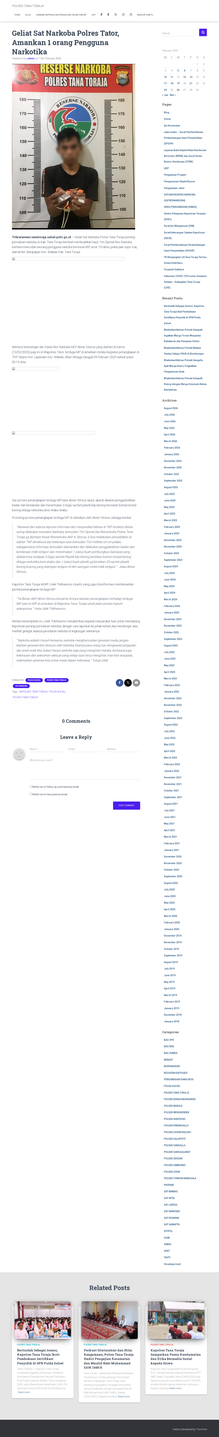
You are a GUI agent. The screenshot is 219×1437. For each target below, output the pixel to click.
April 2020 (169, 909)
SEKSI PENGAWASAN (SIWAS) (180, 207)
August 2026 (171, 408)
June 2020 (170, 896)
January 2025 (171, 533)
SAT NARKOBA (21, 686)
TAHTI (167, 1257)
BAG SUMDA (170, 1053)
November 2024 (173, 546)
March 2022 (170, 757)
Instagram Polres (131, 15)
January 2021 (171, 850)
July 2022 (169, 731)
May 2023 (169, 665)
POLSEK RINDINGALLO (176, 1125)
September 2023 (173, 639)
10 (165, 77)
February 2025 (172, 527)
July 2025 (169, 494)
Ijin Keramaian (172, 125)
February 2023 (172, 685)
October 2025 (171, 474)
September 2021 (173, 797)
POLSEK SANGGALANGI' (177, 1152)
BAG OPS (169, 1040)
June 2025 (170, 500)
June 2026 (170, 421)
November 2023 (173, 625)
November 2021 (173, 784)
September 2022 (173, 718)
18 (171, 83)
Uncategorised (172, 1264)
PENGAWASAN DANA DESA (179, 1079)
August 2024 (171, 566)
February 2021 (172, 843)
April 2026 (169, 434)
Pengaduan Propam (175, 174)
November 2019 (173, 942)
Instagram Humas (123, 15)
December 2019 (173, 935)
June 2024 (170, 579)
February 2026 (172, 447)
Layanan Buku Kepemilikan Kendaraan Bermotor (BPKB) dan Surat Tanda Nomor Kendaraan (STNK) (185, 156)
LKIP (93, 15)
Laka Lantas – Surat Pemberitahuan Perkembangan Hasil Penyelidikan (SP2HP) (183, 138)
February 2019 (172, 1001)
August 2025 (171, 487)
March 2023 (170, 678)
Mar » (173, 95)
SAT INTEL (169, 1198)
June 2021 (170, 817)
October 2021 (171, 790)
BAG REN (169, 1046)
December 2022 (173, 698)
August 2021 (171, 803)
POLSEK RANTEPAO (174, 1119)
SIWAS (167, 1244)
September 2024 (173, 560)
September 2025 (173, 480)
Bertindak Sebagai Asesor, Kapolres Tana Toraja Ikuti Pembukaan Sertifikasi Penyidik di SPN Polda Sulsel (40, 1356)
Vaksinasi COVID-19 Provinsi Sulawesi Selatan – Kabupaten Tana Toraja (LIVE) (185, 282)
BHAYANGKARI (172, 1066)
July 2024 (169, 573)
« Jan (165, 95)
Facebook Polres (101, 15)
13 (184, 77)
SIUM (167, 1237)
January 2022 (171, 771)
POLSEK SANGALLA (174, 1145)
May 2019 (169, 982)
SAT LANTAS (170, 1204)
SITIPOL (168, 1231)
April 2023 (169, 672)
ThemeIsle (201, 1429)
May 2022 (169, 744)
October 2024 (171, 553)
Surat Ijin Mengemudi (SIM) (179, 226)
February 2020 (172, 922)
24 (165, 90)
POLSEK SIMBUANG (175, 1165)
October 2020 (171, 869)
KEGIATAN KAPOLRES (176, 1073)
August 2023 (171, 645)
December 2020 (173, 856)
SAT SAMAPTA (172, 1224)
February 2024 (172, 606)
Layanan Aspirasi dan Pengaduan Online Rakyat (61, 15)
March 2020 (170, 916)
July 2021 (169, 810)
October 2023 (171, 632)
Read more (24, 1392)
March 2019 (170, 995)
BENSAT (168, 1059)
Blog (28, 15)
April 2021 (169, 830)
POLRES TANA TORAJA (56, 680)
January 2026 (171, 454)
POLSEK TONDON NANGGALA (180, 1178)
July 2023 (169, 652)
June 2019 (170, 975)
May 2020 (169, 902)
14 (191, 77)
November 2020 (173, 863)
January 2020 (171, 929)
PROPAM (169, 1185)
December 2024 (173, 540)
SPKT (167, 1251)
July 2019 (169, 968)
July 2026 (169, 414)
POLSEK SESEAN (173, 1158)
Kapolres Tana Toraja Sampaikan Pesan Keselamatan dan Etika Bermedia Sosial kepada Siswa (176, 1356)
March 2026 (170, 441)
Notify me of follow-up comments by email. (56, 786)
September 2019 (173, 955)
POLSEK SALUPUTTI (175, 1138)
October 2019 (171, 949)
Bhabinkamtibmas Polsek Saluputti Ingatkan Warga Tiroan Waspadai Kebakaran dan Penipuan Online (183, 335)
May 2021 (169, 823)
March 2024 (170, 599)
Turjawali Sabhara (174, 269)
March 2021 (170, 836)
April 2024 (169, 592)
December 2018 (173, 1014)
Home (17, 15)
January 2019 (171, 1008)
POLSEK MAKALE (173, 1105)
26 (178, 90)
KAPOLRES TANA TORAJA (33, 691)
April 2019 (169, 988)
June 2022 (170, 738)
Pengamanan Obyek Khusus (179, 181)
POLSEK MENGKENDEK (176, 1112)
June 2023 (170, 658)
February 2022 (172, 764)
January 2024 (171, 612)
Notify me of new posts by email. (50, 794)
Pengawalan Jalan (174, 188)
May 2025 (169, 507)
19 (178, 83)
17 (165, 83)
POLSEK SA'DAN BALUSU (177, 1132)
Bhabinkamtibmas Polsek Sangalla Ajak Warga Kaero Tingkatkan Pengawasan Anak (183, 366)
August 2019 (171, 962)
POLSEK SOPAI (172, 1171)
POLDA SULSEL (34, 680)
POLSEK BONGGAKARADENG (180, 1099)
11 (171, 77)
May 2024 (169, 586)
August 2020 (171, 883)
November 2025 (173, 467)
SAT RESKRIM (171, 1218)
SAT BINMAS (171, 1191)
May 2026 (169, 428)
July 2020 (169, 889)
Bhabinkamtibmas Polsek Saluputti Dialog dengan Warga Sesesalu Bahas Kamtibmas (185, 384)
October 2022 (171, 711)
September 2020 (173, 876)
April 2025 (169, 513)
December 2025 (173, 461)
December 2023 (173, 619)
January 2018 (171, 1021)
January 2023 (171, 691)
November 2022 (173, 705)
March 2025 (170, 520)
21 (191, 83)
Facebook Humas (108, 15)
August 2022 (171, 724)
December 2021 (173, 777)
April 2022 (169, 751)
